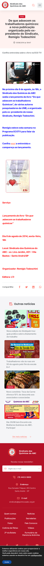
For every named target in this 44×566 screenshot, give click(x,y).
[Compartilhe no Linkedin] (33, 287)
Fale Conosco (31, 523)
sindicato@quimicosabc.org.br (22, 502)
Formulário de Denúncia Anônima (31, 533)
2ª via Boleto (10, 532)
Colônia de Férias (10, 528)
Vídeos (31, 528)
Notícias (31, 513)
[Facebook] (8, 545)
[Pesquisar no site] (33, 5)
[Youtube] (37, 545)
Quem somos (10, 513)
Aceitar (7, 562)
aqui (13, 143)
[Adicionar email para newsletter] (39, 469)
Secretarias (31, 518)
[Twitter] (18, 545)
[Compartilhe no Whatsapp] (40, 287)
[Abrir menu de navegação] (39, 5)
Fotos (10, 523)
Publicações (10, 518)
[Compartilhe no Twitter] (26, 287)
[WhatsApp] (28, 545)
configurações (36, 555)
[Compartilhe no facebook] (19, 287)
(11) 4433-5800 (24, 477)
